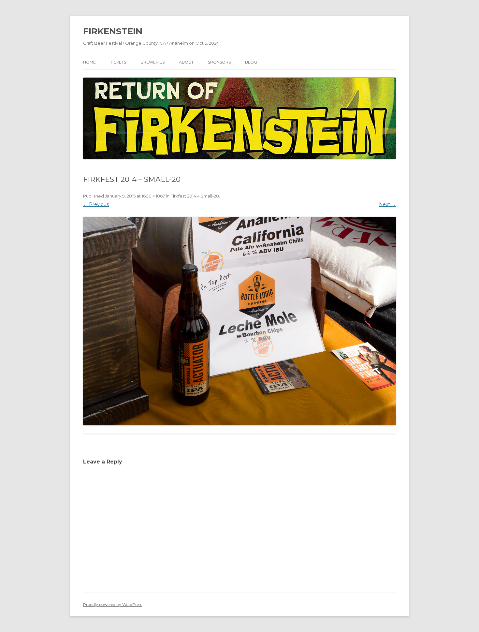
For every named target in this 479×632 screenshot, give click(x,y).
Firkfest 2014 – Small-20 (194, 195)
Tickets (118, 62)
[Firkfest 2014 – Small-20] (239, 321)
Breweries (152, 62)
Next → (387, 204)
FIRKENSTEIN (112, 31)
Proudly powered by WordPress (112, 604)
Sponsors (219, 62)
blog (251, 62)
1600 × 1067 (153, 195)
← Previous (96, 204)
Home (89, 62)
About (186, 62)
